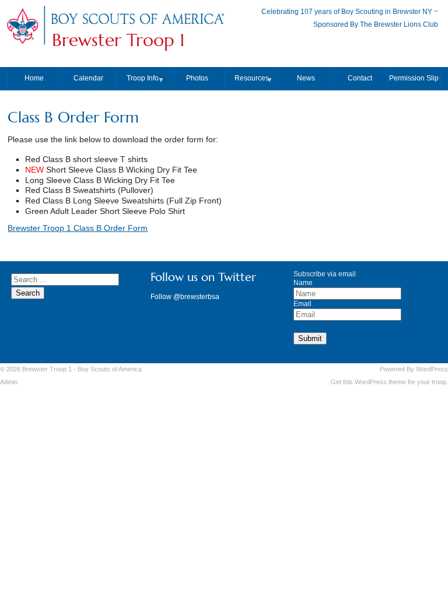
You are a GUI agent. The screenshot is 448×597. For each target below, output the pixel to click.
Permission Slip (414, 78)
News (306, 78)
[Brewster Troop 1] (137, 24)
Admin (9, 381)
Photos (197, 78)
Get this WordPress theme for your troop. (389, 381)
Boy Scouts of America (110, 369)
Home (34, 78)
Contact (360, 78)
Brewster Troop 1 (118, 40)
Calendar (88, 78)
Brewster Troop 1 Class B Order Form (78, 228)
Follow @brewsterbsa (184, 296)
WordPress (432, 369)
